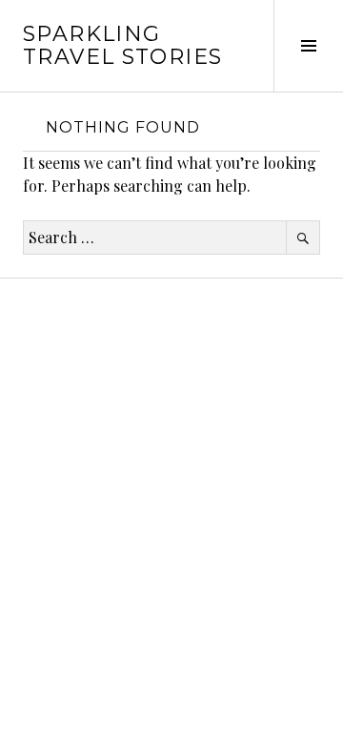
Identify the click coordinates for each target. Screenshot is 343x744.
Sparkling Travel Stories (122, 45)
